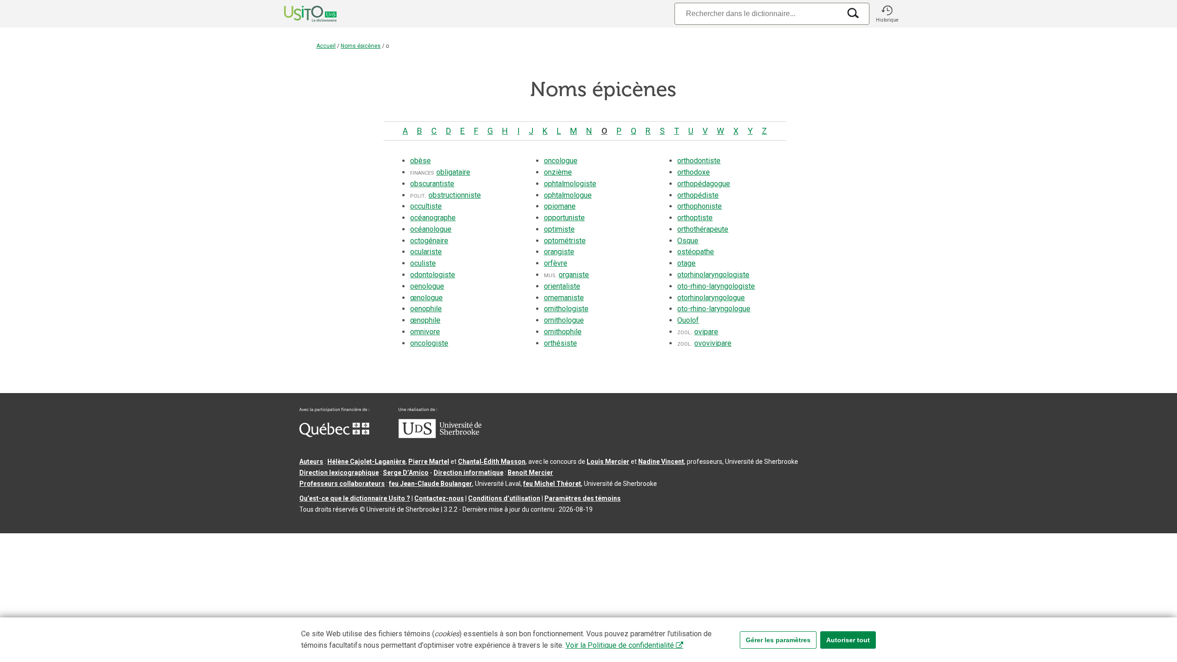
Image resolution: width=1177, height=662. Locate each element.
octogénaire (429, 240)
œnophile (425, 320)
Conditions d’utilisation (504, 498)
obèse (420, 160)
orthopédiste (698, 195)
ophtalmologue (568, 195)
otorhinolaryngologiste (713, 274)
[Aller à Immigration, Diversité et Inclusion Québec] (334, 435)
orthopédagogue (703, 183)
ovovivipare (712, 343)
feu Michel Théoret (552, 483)
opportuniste (564, 217)
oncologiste (429, 343)
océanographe (433, 217)
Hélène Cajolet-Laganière (366, 461)
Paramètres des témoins (582, 498)
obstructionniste (455, 195)
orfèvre (555, 263)
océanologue (430, 229)
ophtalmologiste (570, 183)
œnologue (426, 297)
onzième (558, 172)
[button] (887, 14)
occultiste (426, 206)
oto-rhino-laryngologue (713, 308)
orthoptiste (695, 217)
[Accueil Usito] (300, 14)
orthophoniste (699, 206)
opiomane (560, 206)
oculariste (426, 251)
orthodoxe (693, 172)
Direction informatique (468, 472)
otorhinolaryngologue (711, 297)
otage (686, 263)
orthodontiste (698, 160)
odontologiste (432, 274)
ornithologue (564, 320)
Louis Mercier (608, 461)
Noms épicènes (361, 46)
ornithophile (563, 331)
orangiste (559, 251)
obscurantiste (432, 183)
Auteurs (311, 461)
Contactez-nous (439, 498)
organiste (574, 274)
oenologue (427, 286)
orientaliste (562, 286)
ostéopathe (695, 251)
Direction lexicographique (339, 472)
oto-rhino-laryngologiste (716, 286)
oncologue (560, 160)
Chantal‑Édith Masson (492, 461)
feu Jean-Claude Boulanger (430, 483)
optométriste (565, 240)
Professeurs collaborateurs (342, 483)
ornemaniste (564, 297)
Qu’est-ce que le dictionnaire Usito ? (354, 498)
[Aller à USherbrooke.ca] (440, 435)
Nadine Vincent (661, 461)
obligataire (453, 172)
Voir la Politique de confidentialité (620, 645)
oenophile (426, 308)
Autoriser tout (848, 640)
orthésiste (560, 343)
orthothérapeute (702, 229)
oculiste (423, 263)
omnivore (425, 331)
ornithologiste (566, 308)
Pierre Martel (428, 461)
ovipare (706, 331)
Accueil (326, 46)
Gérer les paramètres (778, 640)
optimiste (559, 229)
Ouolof (688, 320)
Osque (687, 240)
